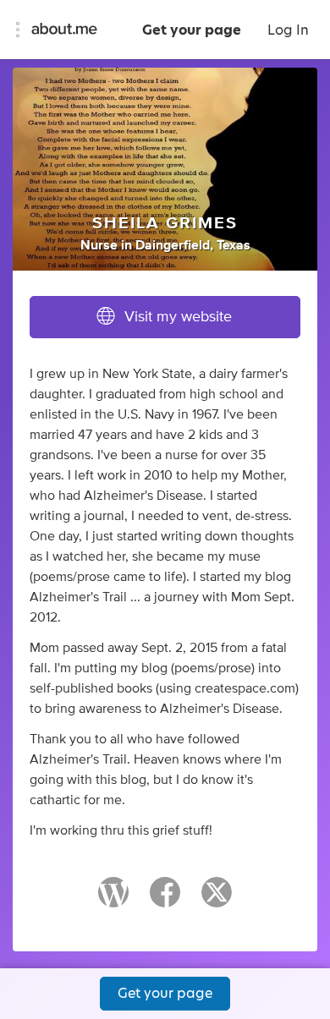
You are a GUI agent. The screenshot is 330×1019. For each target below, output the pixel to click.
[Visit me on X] (216, 899)
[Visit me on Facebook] (165, 899)
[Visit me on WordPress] (113, 899)
